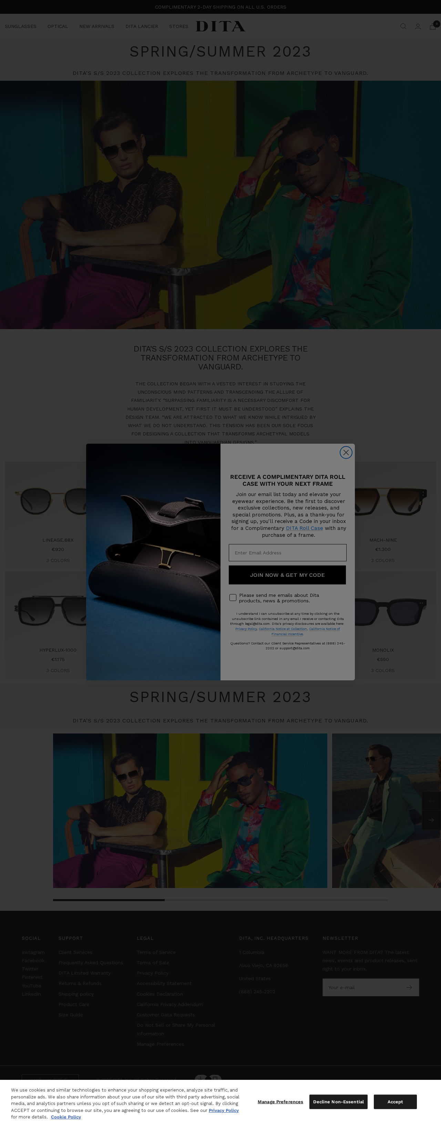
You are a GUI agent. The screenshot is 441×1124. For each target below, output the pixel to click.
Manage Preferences (280, 1101)
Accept (395, 1101)
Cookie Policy (66, 1117)
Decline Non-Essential (338, 1101)
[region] (220, 1102)
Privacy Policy (224, 1110)
